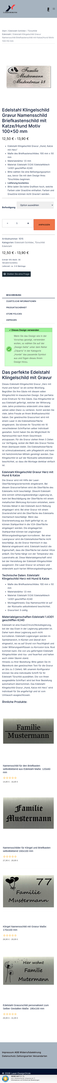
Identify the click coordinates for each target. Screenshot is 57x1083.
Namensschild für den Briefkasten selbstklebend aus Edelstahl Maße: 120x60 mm (26, 769)
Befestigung (8, 207)
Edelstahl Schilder (17, 31)
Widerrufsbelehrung (30, 1052)
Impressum (8, 1052)
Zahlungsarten (24, 1056)
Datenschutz (9, 1056)
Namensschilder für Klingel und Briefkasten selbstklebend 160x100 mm (26, 849)
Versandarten (40, 1056)
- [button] (7, 223)
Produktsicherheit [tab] (16, 307)
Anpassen (44, 224)
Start (4, 31)
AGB (17, 1052)
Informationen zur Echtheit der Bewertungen (25, 1080)
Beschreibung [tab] (13, 295)
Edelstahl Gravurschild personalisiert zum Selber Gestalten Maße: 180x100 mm (26, 1007)
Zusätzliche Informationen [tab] (21, 301)
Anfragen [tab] (11, 320)
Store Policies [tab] (14, 314)
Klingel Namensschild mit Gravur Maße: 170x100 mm (25, 928)
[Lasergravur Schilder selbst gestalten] (10, 8)
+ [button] (28, 223)
